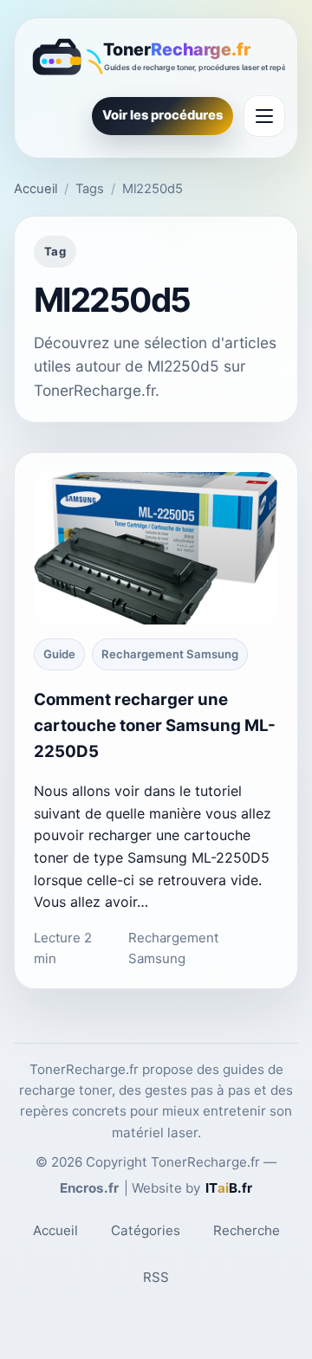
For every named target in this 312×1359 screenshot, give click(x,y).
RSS (156, 1277)
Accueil (35, 189)
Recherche (246, 1230)
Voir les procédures (162, 115)
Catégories (145, 1230)
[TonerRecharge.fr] (156, 58)
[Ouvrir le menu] (264, 116)
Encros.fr (89, 1188)
